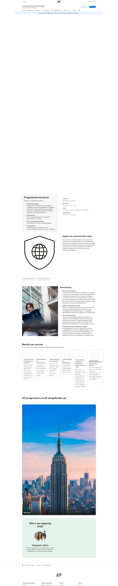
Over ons (80, 585)
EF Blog (61, 585)
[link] (33, 6)
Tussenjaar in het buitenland (46, 585)
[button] (24, 1)
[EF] (59, 2)
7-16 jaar (24, 585)
